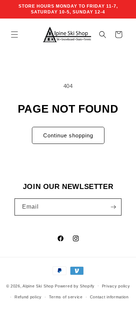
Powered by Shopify (75, 285)
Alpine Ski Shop (38, 285)
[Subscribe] (113, 207)
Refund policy (28, 297)
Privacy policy (116, 286)
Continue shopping (68, 135)
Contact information (109, 297)
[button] (14, 35)
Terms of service (66, 297)
